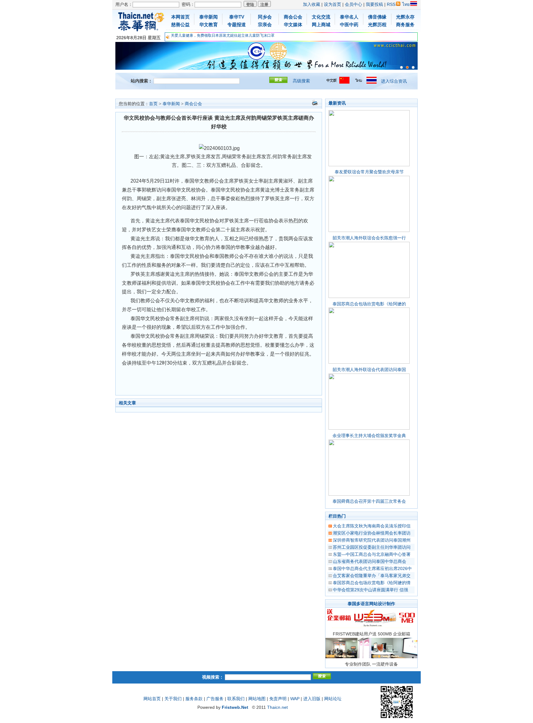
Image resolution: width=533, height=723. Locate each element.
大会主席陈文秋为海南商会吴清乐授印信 (372, 525)
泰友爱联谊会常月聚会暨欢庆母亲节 (369, 171)
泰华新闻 (171, 103)
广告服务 (215, 698)
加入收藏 (311, 4)
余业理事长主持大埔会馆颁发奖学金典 (369, 435)
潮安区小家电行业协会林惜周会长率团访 (372, 533)
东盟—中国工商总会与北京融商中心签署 (372, 554)
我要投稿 (374, 4)
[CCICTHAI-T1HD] (407, 67)
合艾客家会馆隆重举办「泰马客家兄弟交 (372, 575)
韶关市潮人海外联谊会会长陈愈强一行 (369, 237)
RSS (391, 4)
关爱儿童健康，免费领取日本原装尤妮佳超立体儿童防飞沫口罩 (223, 35)
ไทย (406, 4)
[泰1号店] (413, 67)
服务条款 (194, 698)
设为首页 (332, 4)
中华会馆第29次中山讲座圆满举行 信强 (370, 589)
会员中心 (353, 4)
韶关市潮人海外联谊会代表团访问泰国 (369, 369)
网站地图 (257, 698)
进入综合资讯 (394, 81)
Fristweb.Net (235, 707)
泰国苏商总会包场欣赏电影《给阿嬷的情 (372, 582)
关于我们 (173, 698)
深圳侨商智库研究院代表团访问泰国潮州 (372, 540)
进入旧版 (311, 698)
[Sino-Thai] (401, 67)
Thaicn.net (277, 707)
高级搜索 (301, 80)
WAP (295, 698)
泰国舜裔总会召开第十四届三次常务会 (369, 501)
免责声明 (278, 698)
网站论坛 (332, 698)
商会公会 (193, 103)
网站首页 (152, 698)
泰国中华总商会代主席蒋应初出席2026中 (372, 568)
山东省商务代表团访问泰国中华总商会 (369, 561)
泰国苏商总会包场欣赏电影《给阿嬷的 (369, 303)
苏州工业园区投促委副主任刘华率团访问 (372, 547)
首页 (153, 103)
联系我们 (236, 698)
